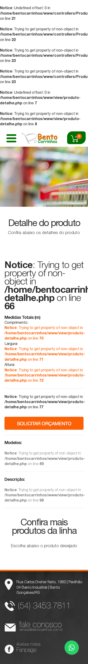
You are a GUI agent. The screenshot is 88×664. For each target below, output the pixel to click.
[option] (44, 177)
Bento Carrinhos (39, 137)
